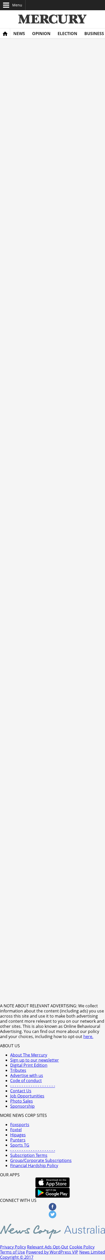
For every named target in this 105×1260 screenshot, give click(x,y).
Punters (17, 1140)
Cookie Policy (82, 1247)
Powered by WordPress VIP (52, 1252)
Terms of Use (12, 1252)
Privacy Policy (13, 1247)
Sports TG (19, 1145)
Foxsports (19, 1124)
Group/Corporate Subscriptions (41, 1160)
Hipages (18, 1135)
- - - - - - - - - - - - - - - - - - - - (32, 1150)
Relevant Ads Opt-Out (47, 1247)
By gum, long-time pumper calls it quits (65, 957)
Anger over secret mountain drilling (73, 825)
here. (88, 1036)
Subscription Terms (28, 1155)
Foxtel (16, 1130)
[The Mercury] (52, 19)
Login (97, 5)
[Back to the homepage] (5, 33)
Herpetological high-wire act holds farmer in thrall (63, 893)
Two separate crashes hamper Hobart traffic (64, 761)
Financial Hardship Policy (34, 1165)
